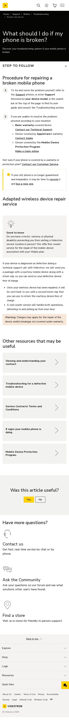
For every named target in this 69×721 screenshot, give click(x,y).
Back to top (32, 638)
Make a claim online (27, 151)
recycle (54, 179)
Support (16, 14)
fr (51, 699)
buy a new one (24, 184)
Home (6, 14)
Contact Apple (24, 138)
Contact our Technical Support (33, 129)
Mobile (26, 14)
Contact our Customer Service (40, 164)
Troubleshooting (41, 14)
